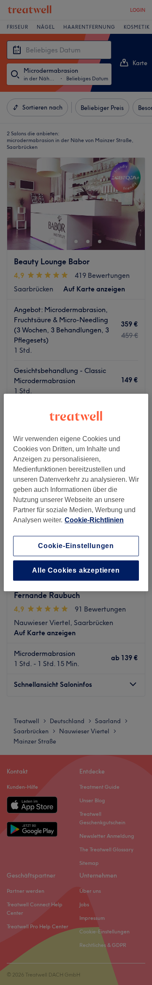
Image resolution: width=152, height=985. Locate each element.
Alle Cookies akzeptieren (75, 570)
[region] (76, 493)
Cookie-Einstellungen (76, 545)
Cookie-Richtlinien (94, 520)
